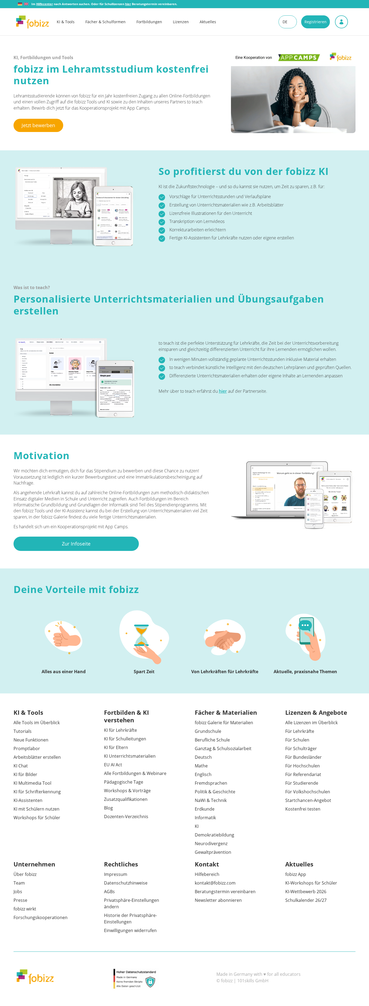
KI (197, 826)
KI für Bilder (25, 774)
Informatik (205, 818)
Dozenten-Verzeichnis (126, 816)
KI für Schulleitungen (125, 739)
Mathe (201, 766)
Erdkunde (204, 809)
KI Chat (21, 766)
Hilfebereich (207, 874)
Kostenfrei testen (302, 809)
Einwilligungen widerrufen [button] (130, 930)
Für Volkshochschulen (307, 792)
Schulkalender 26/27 (306, 900)
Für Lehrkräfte (299, 731)
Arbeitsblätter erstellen (37, 757)
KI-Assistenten (28, 800)
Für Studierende (301, 783)
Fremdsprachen (211, 783)
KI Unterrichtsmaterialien (130, 756)
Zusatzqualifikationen (125, 799)
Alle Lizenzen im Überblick (311, 723)
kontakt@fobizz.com (215, 883)
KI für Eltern (116, 747)
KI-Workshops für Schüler (311, 883)
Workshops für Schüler (37, 818)
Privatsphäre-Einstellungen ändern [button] (131, 903)
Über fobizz (25, 874)
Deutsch (203, 757)
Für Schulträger (301, 748)
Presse (20, 900)
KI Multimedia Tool (32, 783)
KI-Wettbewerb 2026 (305, 892)
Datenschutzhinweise (125, 883)
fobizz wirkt (25, 909)
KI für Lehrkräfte (120, 730)
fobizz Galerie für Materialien (224, 723)
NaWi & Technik (211, 800)
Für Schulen (297, 740)
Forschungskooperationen (41, 917)
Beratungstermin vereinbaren (225, 892)
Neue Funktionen (31, 740)
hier (223, 391)
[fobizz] (32, 21)
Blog (108, 808)
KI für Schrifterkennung (37, 792)
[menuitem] (71, 21)
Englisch (203, 774)
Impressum (115, 874)
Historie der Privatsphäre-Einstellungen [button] (130, 918)
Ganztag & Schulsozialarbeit (223, 748)
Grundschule (208, 731)
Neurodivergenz (211, 843)
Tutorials (23, 731)
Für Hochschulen (302, 766)
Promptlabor (27, 748)
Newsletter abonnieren (218, 900)
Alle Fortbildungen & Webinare (135, 773)
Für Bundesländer (303, 757)
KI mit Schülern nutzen (36, 809)
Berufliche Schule (212, 740)
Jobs (18, 892)
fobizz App (295, 874)
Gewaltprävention (213, 852)
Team (19, 883)
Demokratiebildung (214, 835)
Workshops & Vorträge (127, 791)
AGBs (109, 892)
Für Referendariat (303, 774)
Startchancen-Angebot (308, 800)
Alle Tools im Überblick (37, 723)
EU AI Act (113, 765)
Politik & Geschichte (215, 792)
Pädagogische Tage (123, 782)
